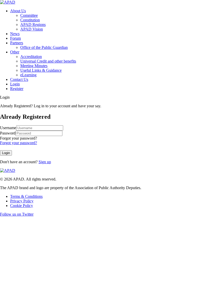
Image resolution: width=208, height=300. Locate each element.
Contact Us (19, 79)
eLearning (28, 75)
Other (14, 52)
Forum (15, 38)
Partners (16, 43)
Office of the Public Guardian (44, 47)
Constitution (30, 20)
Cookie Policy (21, 205)
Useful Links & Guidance (41, 70)
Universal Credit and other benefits (48, 61)
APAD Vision (31, 29)
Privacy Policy (21, 201)
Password (7, 133)
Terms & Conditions (26, 196)
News (15, 34)
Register (16, 88)
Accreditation (31, 56)
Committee (29, 15)
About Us (18, 11)
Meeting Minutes (33, 66)
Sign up (45, 162)
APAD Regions (33, 24)
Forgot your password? (18, 138)
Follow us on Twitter (16, 214)
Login (15, 84)
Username (8, 128)
